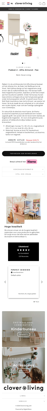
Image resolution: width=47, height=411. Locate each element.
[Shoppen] (23, 329)
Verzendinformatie (23, 169)
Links (23, 396)
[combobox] (10, 3)
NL (12, 4)
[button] (5, 282)
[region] (23, 282)
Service (23, 401)
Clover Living (23, 67)
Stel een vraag (23, 174)
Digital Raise (27, 409)
